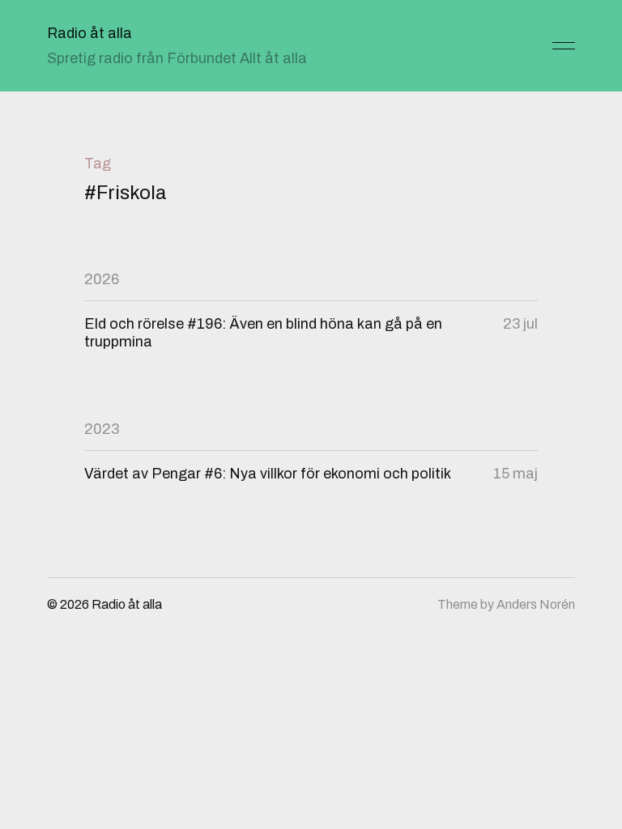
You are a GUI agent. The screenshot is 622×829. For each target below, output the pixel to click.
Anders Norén (535, 604)
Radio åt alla (89, 33)
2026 (101, 279)
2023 (101, 429)
